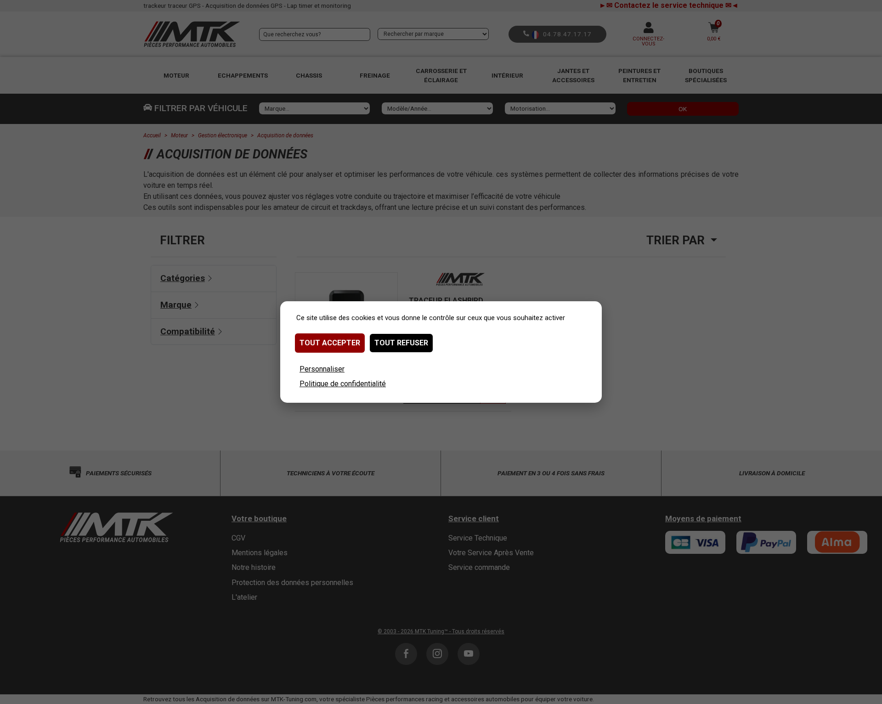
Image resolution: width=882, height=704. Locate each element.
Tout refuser (401, 342)
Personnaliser (322, 369)
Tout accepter (330, 342)
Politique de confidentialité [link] (343, 383)
